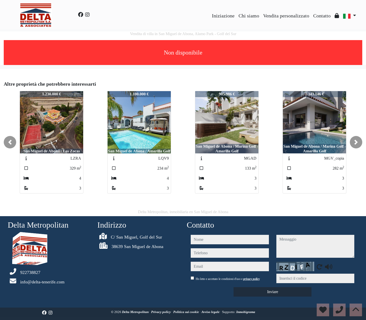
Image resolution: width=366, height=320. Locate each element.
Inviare (272, 292)
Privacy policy (161, 312)
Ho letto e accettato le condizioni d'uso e (228, 279)
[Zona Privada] (337, 15)
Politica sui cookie (186, 312)
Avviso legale (210, 312)
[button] (10, 142)
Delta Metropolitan (135, 312)
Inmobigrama (245, 312)
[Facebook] (80, 14)
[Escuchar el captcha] (329, 267)
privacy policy (251, 279)
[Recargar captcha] (319, 267)
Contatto (322, 15)
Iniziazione (223, 15)
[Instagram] (87, 14)
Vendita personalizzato (286, 15)
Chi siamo (249, 15)
